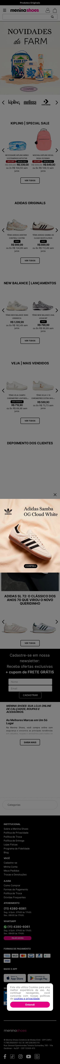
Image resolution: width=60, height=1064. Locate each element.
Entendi (30, 1004)
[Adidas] (30, 536)
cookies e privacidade (27, 998)
